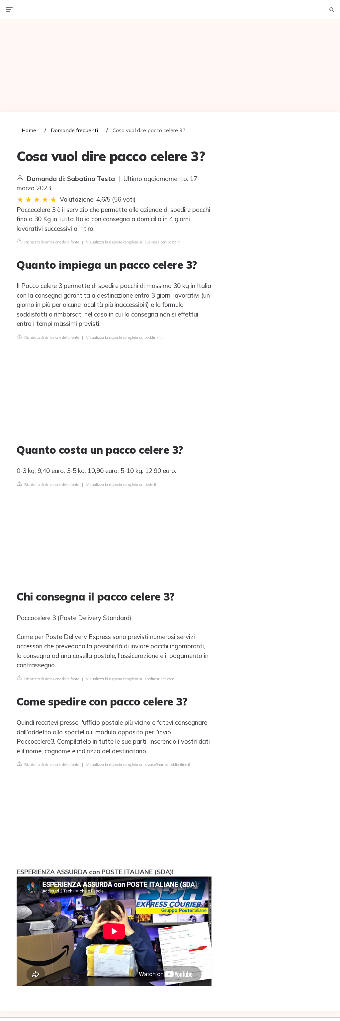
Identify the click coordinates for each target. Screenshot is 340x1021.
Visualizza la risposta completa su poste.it (121, 484)
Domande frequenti (74, 130)
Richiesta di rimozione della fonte (51, 242)
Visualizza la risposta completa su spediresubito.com (130, 679)
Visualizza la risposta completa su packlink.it (124, 337)
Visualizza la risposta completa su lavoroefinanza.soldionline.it (138, 764)
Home (29, 130)
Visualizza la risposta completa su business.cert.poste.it (133, 242)
